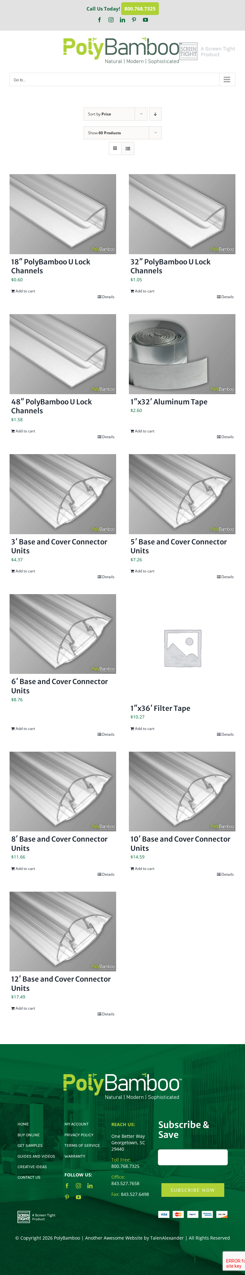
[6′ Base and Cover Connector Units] (63, 634)
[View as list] (128, 148)
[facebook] (67, 1185)
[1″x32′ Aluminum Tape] (182, 354)
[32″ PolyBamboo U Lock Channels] (182, 214)
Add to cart (25, 291)
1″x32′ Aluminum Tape (169, 401)
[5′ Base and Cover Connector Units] (182, 494)
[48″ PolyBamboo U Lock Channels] (63, 354)
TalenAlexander (167, 1238)
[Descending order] (155, 114)
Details (108, 296)
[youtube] (78, 1197)
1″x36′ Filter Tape (160, 708)
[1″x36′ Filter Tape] (182, 647)
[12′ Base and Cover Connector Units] (63, 932)
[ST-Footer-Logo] (37, 1213)
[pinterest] (67, 1197)
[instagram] (78, 1185)
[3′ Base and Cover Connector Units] (63, 494)
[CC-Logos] (192, 1213)
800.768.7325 (140, 8)
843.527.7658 (125, 1183)
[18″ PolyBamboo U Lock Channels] (63, 214)
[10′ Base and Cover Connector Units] (182, 792)
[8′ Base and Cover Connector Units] (63, 792)
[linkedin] (90, 1185)
